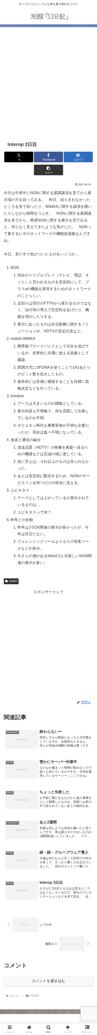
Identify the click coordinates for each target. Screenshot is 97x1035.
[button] (48, 170)
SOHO (13, 581)
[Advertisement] (48, 83)
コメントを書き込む (48, 981)
